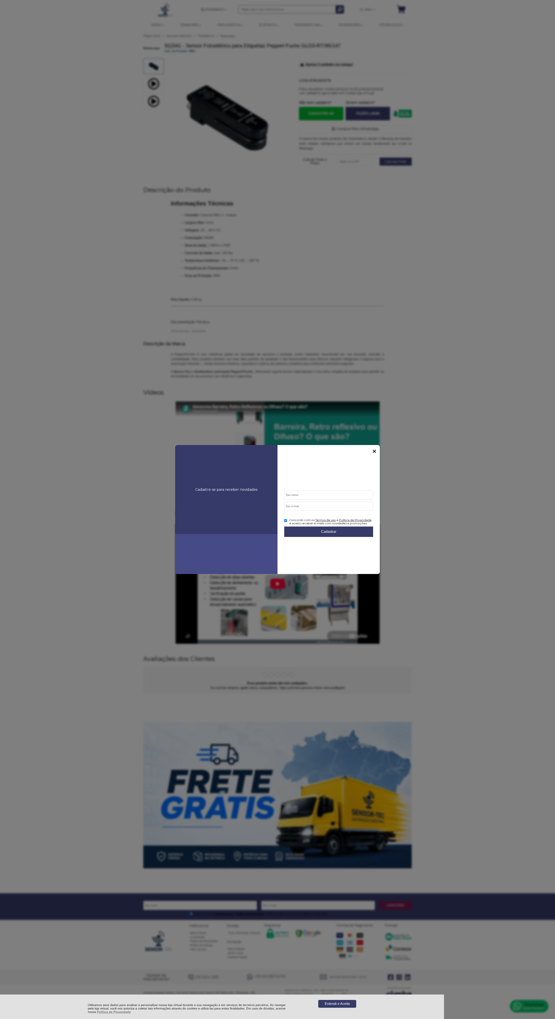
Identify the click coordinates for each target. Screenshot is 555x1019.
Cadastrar (328, 531)
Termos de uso (325, 520)
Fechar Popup (374, 451)
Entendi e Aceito (337, 1004)
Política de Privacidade (114, 1012)
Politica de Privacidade (355, 520)
